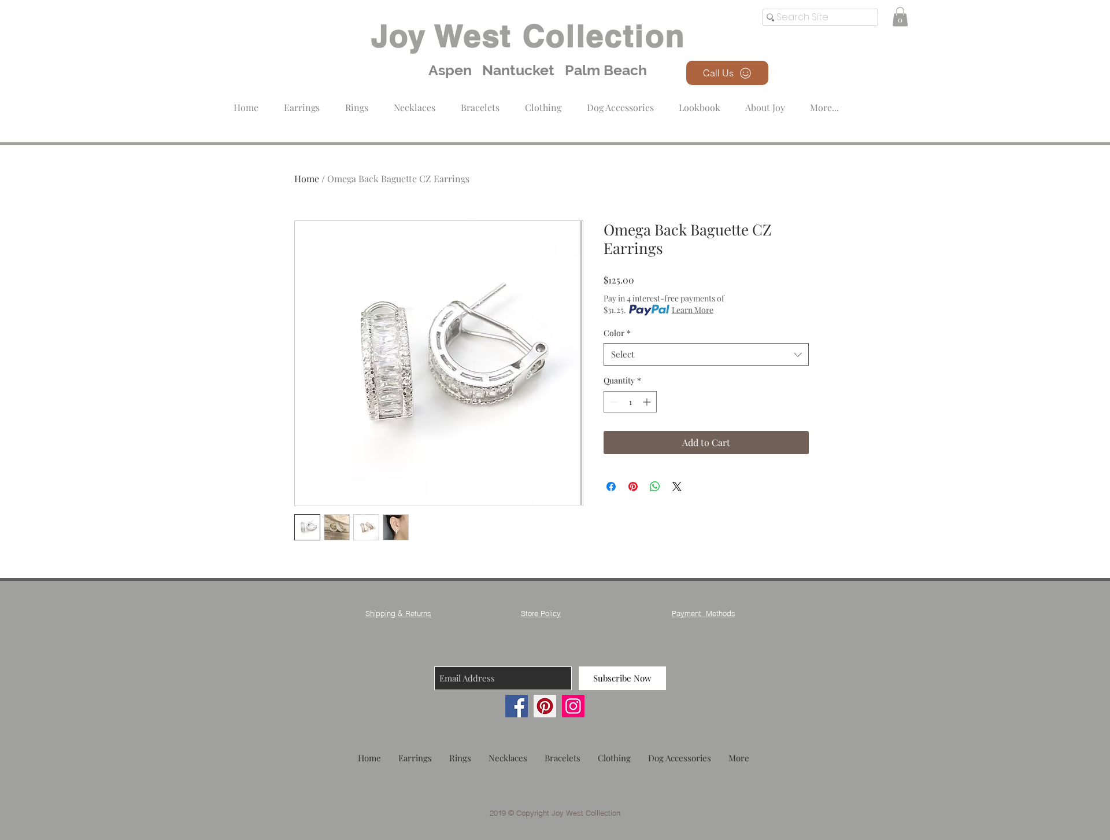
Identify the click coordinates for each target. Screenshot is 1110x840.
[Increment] (648, 402)
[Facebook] (516, 706)
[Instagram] (573, 706)
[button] (543, 102)
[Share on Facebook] (611, 486)
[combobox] (706, 354)
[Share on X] (677, 486)
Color (617, 332)
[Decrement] (612, 402)
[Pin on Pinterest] (633, 486)
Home (306, 178)
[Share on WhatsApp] (655, 486)
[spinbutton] (630, 402)
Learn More (692, 309)
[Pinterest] (545, 706)
